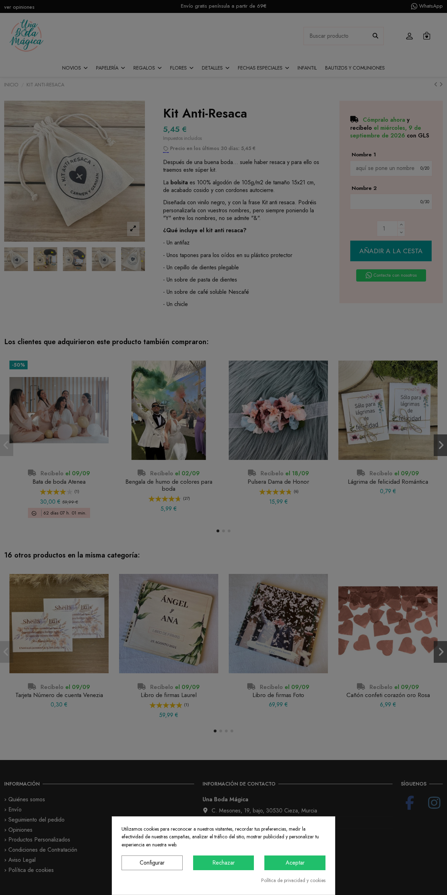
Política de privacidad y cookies (293, 880)
